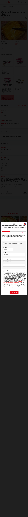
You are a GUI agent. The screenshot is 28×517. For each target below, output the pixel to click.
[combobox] (8, 249)
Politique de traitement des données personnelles (13, 282)
